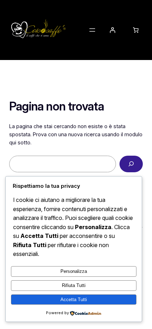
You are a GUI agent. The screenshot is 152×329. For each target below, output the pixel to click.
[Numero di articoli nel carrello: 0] (136, 30)
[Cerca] (131, 164)
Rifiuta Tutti (74, 285)
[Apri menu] (92, 30)
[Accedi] (112, 30)
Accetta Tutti (73, 299)
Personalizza (73, 271)
